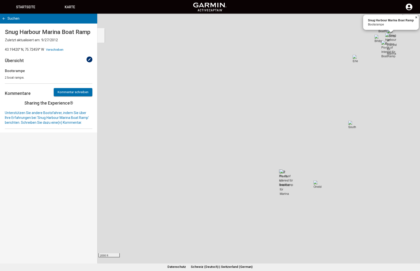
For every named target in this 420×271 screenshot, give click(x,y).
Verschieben (54, 49)
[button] (414, 249)
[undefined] (89, 59)
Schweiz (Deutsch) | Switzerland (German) (222, 267)
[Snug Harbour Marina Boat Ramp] (391, 39)
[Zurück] (4, 19)
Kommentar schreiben (73, 92)
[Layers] (412, 22)
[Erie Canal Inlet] (356, 59)
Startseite (25, 7)
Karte (70, 7)
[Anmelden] (409, 10)
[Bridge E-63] (378, 38)
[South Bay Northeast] (352, 125)
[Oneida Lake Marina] (317, 184)
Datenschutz (176, 267)
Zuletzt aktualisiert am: (22, 40)
